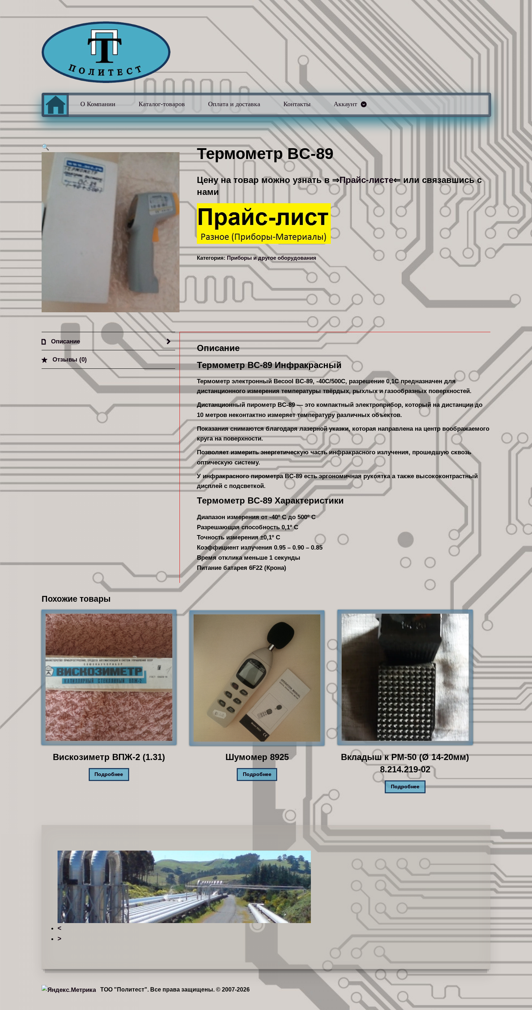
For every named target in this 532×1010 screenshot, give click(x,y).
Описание (64, 341)
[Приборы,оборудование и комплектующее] (106, 52)
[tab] (108, 341)
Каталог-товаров (162, 104)
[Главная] (55, 105)
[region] (266, 897)
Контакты (297, 104)
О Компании (97, 104)
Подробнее (108, 774)
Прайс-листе (366, 180)
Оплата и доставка (234, 104)
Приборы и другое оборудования (271, 258)
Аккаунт (345, 104)
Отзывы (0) (69, 359)
